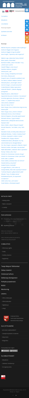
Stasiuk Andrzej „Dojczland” (8, 163)
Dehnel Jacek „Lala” (6, 71)
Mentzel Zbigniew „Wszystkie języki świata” (13, 116)
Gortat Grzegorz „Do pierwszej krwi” (11, 85)
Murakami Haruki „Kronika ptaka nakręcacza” (13, 132)
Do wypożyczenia (6, 367)
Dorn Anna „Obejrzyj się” (8, 76)
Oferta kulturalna (6, 301)
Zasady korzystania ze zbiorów (10, 333)
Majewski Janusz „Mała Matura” (9, 94)
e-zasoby (4, 207)
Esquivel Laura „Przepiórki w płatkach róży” (13, 78)
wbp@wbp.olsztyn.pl (9, 225)
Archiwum (4, 35)
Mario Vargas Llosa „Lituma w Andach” (11, 111)
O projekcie (4, 16)
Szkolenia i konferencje (8, 363)
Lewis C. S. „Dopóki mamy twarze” (10, 100)
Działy (3, 251)
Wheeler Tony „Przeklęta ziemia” (10, 174)
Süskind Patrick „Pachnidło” (8, 165)
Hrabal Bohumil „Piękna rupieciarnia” (11, 87)
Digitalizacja (5, 305)
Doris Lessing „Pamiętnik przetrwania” (11, 74)
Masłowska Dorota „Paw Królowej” (11, 114)
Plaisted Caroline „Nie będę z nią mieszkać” (13, 147)
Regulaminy (5, 258)
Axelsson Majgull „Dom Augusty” (10, 50)
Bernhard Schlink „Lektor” (8, 62)
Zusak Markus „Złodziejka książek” (10, 183)
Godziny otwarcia (6, 255)
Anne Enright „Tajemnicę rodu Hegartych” (12, 54)
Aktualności (4, 20)
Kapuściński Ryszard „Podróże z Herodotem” (13, 96)
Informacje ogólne (7, 248)
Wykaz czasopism (7, 204)
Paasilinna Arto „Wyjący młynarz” (10, 138)
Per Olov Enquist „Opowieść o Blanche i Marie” (14, 145)
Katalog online (6, 200)
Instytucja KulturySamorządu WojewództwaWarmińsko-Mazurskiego (17, 318)
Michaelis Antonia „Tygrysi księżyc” (10, 118)
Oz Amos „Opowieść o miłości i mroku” (11, 136)
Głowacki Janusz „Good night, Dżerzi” (11, 82)
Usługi (3, 308)
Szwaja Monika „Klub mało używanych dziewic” (14, 169)
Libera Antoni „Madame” (8, 103)
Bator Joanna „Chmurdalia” (8, 60)
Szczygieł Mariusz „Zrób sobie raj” (10, 167)
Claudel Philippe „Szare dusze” (9, 67)
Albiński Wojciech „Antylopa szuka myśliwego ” (14, 47)
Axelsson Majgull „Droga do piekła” (10, 52)
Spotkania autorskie (6, 31)
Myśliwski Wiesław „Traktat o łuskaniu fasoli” (13, 134)
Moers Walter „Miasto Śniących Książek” (12, 125)
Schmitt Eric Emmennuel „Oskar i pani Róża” (13, 156)
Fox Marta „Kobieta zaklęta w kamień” (11, 80)
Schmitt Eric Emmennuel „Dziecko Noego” (12, 154)
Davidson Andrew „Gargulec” (9, 69)
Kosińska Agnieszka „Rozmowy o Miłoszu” (12, 98)
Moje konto (5, 337)
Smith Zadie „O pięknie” (7, 158)
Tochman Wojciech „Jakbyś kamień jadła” (12, 172)
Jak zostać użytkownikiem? (9, 330)
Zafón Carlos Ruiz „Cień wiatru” (9, 181)
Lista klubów (4, 24)
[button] (27, 10)
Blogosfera (5, 340)
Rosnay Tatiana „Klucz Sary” (9, 152)
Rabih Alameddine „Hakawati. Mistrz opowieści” (14, 149)
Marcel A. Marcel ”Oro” (7, 105)
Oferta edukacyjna (7, 298)
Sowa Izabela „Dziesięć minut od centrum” (12, 160)
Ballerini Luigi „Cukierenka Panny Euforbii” (12, 58)
